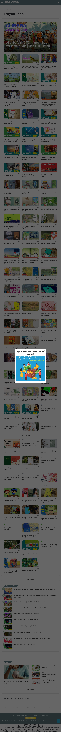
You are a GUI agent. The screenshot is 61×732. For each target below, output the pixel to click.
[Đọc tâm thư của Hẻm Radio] (30, 380)
